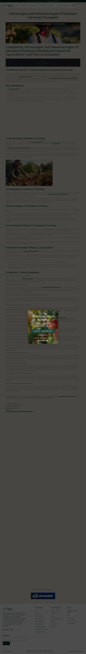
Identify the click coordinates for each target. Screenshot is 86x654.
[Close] (56, 312)
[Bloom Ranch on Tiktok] (45, 341)
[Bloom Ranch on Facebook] (39, 341)
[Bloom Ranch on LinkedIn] (43, 341)
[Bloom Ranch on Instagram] (41, 341)
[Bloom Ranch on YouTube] (47, 341)
